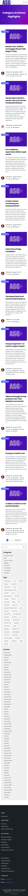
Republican (8, 534)
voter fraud (14, 534)
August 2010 (7, 733)
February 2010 (7, 748)
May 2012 (6, 684)
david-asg (9, 74)
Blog (5, 558)
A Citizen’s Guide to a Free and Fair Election (15, 504)
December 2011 (7, 696)
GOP (18, 532)
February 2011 (7, 719)
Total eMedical (13, 431)
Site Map (21, 891)
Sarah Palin (6, 634)
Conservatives (7, 587)
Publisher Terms (4, 826)
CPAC (14, 587)
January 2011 (7, 721)
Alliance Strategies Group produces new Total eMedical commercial (15, 398)
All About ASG (4, 816)
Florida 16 (13, 599)
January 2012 (7, 694)
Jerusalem (6, 610)
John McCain (7, 613)
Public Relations (4, 863)
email (13, 593)
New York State (16, 619)
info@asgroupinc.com (9, 882)
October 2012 (7, 679)
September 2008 (8, 790)
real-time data (18, 76)
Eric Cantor (17, 596)
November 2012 (7, 677)
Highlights (17, 74)
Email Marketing (4, 844)
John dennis (15, 610)
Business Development (6, 837)
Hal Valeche (6, 605)
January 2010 (7, 750)
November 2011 (7, 699)
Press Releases (7, 568)
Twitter (21, 640)
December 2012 (7, 674)
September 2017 (8, 655)
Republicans (7, 631)
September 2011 (8, 704)
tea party (6, 640)
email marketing (8, 596)
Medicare (8, 431)
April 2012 (6, 687)
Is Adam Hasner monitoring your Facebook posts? (12, 203)
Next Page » (18, 540)
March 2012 (6, 689)
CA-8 (14, 581)
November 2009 (7, 755)
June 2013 (6, 665)
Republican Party (16, 628)
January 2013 (7, 672)
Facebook (6, 599)
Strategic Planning (5, 868)
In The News (7, 565)
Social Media (4, 866)
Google (13, 602)
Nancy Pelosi (7, 619)
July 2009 (6, 765)
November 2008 (7, 785)
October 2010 (7, 728)
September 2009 (8, 760)
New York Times (7, 622)
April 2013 (6, 670)
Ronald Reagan (16, 631)
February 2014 (7, 662)
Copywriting (4, 842)
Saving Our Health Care (15, 453)
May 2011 (6, 711)
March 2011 (6, 716)
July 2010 (6, 736)
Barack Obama (7, 581)
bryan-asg (9, 127)
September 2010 (8, 731)
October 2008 (7, 787)
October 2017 (7, 652)
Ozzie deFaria (7, 625)
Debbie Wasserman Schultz (10, 590)
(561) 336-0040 (8, 879)
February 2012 (7, 692)
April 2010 (6, 743)
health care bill (9, 479)
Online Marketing (5, 858)
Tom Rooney (14, 640)
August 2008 (7, 792)
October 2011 (7, 701)
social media (15, 634)
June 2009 (6, 768)
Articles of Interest (8, 555)
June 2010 (6, 738)
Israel (21, 607)
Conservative (9, 532)
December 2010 (7, 723)
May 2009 (6, 770)
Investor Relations (5, 847)
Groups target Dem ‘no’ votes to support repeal (15, 345)
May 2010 (6, 741)
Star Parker (17, 637)
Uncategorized (7, 570)
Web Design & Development (7, 871)
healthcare (14, 605)
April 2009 (6, 772)
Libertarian (6, 616)
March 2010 (6, 745)
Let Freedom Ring (17, 613)
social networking (8, 637)
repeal (21, 481)
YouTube (6, 643)
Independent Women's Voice (12, 372)
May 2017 (6, 660)
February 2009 (7, 777)
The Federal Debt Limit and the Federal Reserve (15, 297)
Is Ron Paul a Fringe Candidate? (13, 250)
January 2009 (7, 780)
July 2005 (6, 797)
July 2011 (6, 709)
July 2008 (6, 795)
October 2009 (7, 758)
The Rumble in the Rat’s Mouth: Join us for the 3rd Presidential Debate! (15, 100)
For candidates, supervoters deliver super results (15, 151)
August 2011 (7, 706)
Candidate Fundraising (6, 839)
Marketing (12, 76)
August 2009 (7, 763)
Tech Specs (3, 823)
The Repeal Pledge (10, 374)
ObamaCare (22, 372)
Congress (6, 584)
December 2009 (7, 753)
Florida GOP (6, 602)
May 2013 (6, 667)
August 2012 (7, 682)
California (21, 581)
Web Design (6, 572)
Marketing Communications (7, 850)
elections (15, 532)
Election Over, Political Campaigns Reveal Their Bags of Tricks (15, 48)
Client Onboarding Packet (7, 829)
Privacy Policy (14, 891)
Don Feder (6, 593)
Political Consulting (5, 860)
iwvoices (11, 481)
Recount (22, 532)
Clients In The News (8, 560)
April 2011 (6, 714)
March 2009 (7, 775)
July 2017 (6, 657)
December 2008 (7, 782)
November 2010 (7, 726)
